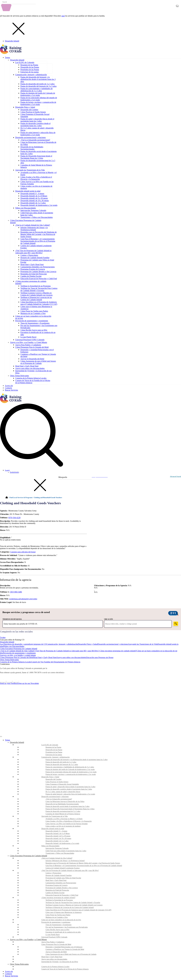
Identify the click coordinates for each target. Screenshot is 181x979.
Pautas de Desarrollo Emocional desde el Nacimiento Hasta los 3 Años (36, 157)
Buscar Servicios (11, 390)
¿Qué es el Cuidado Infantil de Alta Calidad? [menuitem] (56, 858)
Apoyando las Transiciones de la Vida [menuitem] (54, 816)
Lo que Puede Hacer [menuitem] (53, 935)
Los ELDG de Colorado (24, 62)
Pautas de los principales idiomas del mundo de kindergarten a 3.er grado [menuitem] (71, 772)
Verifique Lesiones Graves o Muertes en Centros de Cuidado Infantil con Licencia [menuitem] (74, 905)
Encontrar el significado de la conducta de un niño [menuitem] (63, 932)
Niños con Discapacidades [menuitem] (50, 846)
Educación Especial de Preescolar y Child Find (38, 278)
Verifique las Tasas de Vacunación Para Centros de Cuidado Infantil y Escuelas (38, 289)
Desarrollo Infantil (12, 41)
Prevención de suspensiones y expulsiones (31, 321)
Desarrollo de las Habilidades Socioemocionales (31, 148)
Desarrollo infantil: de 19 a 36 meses (34, 200)
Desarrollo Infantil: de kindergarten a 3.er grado (38, 205)
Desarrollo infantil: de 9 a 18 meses (34, 198)
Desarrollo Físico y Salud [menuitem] (50, 777)
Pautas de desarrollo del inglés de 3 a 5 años (37, 84)
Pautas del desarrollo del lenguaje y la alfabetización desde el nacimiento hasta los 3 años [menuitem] (76, 760)
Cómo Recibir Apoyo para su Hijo (33, 330)
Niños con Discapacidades (25, 208)
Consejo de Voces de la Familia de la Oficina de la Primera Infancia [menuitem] (65, 969)
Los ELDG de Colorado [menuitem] (49, 745)
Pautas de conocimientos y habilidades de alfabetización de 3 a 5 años (36, 89)
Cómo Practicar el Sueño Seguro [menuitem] (57, 782)
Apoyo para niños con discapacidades (30, 368)
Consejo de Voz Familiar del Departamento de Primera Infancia (55, 662)
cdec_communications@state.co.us (79, 672)
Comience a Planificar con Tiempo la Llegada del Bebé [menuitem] (65, 949)
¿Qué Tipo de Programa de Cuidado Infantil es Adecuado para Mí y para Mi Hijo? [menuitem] (70, 870)
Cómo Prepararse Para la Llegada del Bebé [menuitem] (56, 944)
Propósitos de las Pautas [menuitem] (54, 752)
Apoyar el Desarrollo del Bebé (32, 359)
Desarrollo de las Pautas (29, 67)
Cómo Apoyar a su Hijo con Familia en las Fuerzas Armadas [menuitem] (67, 824)
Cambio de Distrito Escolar (30, 276)
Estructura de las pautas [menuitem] (54, 755)
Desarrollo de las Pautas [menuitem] (54, 750)
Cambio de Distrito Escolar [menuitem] (55, 893)
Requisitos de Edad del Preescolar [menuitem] (57, 890)
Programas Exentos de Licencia (32, 269)
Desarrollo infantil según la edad (27, 191)
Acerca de (9, 386)
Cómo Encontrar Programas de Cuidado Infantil (18, 649)
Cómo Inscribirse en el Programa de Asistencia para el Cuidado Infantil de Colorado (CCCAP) (38, 303)
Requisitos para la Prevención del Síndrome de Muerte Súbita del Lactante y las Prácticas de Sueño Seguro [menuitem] (83, 863)
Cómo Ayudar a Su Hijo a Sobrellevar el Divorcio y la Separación (36, 178)
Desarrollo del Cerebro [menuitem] (53, 779)
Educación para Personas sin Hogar (99, 657)
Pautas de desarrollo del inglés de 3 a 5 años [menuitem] (61, 762)
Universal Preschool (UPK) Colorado (29, 340)
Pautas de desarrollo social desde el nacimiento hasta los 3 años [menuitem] (67, 806)
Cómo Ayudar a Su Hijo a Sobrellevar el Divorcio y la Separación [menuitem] (69, 821)
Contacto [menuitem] (8, 974)
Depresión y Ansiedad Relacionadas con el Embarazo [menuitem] (64, 947)
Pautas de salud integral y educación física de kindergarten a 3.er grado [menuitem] (70, 794)
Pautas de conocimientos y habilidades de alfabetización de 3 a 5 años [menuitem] (70, 767)
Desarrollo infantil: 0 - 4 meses (32, 193)
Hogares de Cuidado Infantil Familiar (34, 258)
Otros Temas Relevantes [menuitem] (19, 964)
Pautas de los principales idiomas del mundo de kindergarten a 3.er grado (38, 99)
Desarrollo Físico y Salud (25, 107)
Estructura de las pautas (29, 72)
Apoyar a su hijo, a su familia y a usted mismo (18, 655)
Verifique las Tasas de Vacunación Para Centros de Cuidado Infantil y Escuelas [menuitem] (73, 902)
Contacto (8, 388)
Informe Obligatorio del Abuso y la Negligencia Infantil (34, 228)
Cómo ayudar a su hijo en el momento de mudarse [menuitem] (63, 826)
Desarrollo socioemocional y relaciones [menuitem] (55, 796)
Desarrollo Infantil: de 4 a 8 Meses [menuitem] (58, 833)
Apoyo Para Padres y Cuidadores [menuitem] (52, 942)
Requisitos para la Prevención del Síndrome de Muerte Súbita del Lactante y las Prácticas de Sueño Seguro (38, 234)
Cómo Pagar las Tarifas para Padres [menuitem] (58, 915)
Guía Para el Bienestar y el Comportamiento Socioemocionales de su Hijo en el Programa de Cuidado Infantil (37, 241)
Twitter (3, 637)
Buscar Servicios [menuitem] (11, 976)
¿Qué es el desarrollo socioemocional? (35, 140)
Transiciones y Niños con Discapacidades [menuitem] (60, 853)
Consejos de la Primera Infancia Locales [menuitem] (55, 967)
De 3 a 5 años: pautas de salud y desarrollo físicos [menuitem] (63, 792)
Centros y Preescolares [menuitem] (53, 873)
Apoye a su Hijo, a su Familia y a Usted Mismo (28, 342)
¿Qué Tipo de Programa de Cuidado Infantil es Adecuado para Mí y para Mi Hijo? (33, 252)
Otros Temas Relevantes (19, 376)
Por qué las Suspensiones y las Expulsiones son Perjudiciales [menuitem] (67, 927)
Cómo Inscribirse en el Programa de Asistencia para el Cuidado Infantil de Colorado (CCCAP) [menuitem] (78, 910)
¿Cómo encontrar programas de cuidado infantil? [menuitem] (58, 898)
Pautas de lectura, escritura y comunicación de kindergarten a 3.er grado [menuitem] (71, 774)
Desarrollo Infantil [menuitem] (17, 742)
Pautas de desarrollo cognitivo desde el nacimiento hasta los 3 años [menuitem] (69, 789)
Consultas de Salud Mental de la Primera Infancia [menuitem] (63, 814)
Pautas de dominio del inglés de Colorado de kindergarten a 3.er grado (37, 94)
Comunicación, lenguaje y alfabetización (31, 75)
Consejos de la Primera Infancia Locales (30, 378)
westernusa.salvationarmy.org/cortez (23, 599)
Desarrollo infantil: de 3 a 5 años (33, 203)
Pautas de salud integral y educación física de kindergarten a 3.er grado (37, 133)
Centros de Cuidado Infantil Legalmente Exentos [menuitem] (63, 868)
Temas (7, 57)
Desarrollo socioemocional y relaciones (30, 137)
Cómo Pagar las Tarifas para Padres (34, 311)
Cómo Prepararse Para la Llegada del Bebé (32, 347)
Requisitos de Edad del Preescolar (33, 274)
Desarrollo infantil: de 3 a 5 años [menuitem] (57, 841)
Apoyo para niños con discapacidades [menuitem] (54, 959)
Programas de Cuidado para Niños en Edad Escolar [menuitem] (63, 878)
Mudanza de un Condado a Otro (33, 313)
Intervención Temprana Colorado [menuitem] (57, 848)
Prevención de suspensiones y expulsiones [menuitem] (55, 922)
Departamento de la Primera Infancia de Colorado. (69, 668)
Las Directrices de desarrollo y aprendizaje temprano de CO (23, 644)
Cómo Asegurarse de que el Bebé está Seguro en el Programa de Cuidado (38, 362)
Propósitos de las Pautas (29, 70)
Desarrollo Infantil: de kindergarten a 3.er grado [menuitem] (62, 843)
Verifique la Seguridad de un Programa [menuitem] (59, 900)
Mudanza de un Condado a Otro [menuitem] (57, 917)
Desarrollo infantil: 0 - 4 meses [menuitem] (56, 831)
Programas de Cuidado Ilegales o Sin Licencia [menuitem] (62, 888)
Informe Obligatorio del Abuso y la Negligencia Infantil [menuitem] (65, 861)
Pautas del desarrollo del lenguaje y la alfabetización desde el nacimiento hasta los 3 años (38, 79)
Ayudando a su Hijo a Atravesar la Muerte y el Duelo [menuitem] (64, 819)
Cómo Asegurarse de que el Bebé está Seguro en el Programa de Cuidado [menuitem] (71, 954)
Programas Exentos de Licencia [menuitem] (56, 885)
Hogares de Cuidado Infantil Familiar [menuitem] (59, 875)
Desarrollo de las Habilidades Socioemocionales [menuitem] (62, 804)
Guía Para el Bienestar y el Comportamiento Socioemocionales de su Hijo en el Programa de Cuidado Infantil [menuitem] (84, 865)
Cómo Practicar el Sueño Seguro (33, 112)
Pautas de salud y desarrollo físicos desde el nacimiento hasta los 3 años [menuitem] (70, 787)
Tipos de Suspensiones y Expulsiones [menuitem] (58, 925)
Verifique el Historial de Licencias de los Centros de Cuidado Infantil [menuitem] (70, 907)
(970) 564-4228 (14, 518)
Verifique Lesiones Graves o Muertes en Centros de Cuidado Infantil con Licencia (36, 294)
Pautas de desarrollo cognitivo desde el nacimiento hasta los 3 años (35, 124)
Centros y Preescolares (29, 255)
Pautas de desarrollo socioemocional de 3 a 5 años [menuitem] (63, 811)
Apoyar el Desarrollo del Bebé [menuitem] (56, 952)
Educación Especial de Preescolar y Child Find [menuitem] (62, 895)
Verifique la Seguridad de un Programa (35, 286)
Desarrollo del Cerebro (29, 110)
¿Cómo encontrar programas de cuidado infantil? (117, 651)
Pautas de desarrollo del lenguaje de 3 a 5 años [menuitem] (62, 764)
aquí (63, 16)
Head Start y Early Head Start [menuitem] (56, 880)
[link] (90, 635)
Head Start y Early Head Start (32, 264)
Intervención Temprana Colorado (33, 210)
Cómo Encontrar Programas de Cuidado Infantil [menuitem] (28, 856)
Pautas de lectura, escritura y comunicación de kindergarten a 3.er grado (38, 103)
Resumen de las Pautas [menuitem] (53, 747)
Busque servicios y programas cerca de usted (26, 612)
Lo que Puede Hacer (28, 337)
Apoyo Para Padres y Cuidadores (28, 345)
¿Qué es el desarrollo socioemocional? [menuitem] (59, 799)
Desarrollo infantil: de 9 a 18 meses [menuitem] (58, 836)
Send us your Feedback (9, 683)
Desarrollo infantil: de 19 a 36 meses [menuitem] (58, 838)
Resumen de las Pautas (29, 65)
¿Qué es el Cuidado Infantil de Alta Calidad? (32, 225)
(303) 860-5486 (16, 592)
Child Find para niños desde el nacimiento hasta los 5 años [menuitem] (66, 851)
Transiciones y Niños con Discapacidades (36, 217)
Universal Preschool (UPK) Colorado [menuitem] (54, 937)
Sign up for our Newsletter (28, 683)
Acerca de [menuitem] (9, 971)
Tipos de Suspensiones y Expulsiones (34, 323)
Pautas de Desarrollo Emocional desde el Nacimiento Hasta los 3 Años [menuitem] (70, 809)
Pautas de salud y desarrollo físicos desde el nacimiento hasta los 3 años (37, 120)
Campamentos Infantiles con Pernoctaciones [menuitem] (61, 883)
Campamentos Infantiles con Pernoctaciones (37, 267)
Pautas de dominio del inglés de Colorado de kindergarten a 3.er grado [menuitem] (70, 769)
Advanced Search (175, 476)
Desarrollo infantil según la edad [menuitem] (52, 829)
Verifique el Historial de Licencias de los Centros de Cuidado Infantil (36, 298)
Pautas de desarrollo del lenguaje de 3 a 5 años (38, 86)
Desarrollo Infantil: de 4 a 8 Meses (33, 196)
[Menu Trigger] (1, 736)
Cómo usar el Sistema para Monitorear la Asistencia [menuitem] (64, 912)
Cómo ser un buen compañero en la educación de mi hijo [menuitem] (61, 920)
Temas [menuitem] (7, 740)
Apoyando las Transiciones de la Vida (30, 170)
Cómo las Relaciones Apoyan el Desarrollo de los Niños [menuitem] (65, 801)
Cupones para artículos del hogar (23, 552)
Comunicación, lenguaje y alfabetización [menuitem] (55, 757)
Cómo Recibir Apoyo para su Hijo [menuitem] (57, 930)
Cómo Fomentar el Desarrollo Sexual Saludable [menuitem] (62, 784)
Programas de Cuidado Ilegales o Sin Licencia (38, 271)
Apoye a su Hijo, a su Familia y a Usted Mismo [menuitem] (28, 939)
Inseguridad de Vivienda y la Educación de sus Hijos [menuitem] (59, 962)
